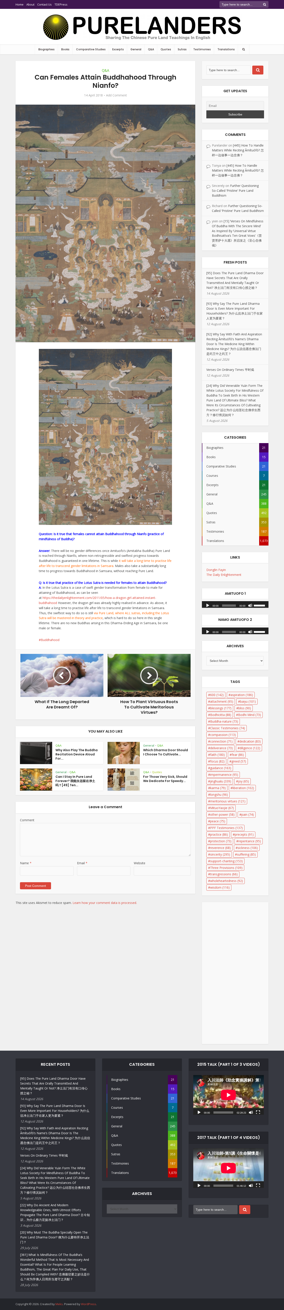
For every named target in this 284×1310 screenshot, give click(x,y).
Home (20, 4)
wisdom (220, 887)
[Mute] (250, 605)
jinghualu (220, 781)
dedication (250, 741)
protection (220, 841)
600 (217, 695)
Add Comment (116, 95)
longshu (219, 794)
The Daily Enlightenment (223, 575)
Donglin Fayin (216, 570)
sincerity (220, 854)
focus (217, 761)
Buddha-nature (224, 721)
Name (26, 863)
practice (219, 834)
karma (218, 788)
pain (247, 814)
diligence (250, 748)
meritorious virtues (227, 801)
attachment (221, 701)
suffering (246, 854)
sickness (248, 848)
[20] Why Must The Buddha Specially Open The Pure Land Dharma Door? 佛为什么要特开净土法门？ (54, 1237)
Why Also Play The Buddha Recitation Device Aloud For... (76, 754)
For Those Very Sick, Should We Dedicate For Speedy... (165, 778)
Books (65, 49)
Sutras (182, 49)
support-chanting (226, 861)
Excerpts (118, 49)
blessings (220, 708)
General (135, 49)
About (30, 4)
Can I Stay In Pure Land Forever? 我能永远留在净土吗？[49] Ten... (75, 780)
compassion (223, 735)
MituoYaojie (222, 808)
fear (238, 755)
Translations (226, 49)
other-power (222, 814)
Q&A (151, 49)
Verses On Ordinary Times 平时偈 (230, 370)
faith (217, 755)
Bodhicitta (220, 715)
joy (243, 781)
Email (82, 863)
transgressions (224, 874)
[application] (235, 603)
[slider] (260, 605)
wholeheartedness (226, 881)
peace (217, 821)
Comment (27, 820)
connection (221, 741)
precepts (244, 834)
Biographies (46, 49)
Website (139, 863)
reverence (220, 848)
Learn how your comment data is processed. (105, 903)
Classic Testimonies (227, 728)
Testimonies (202, 49)
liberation (243, 788)
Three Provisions (226, 868)
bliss (244, 708)
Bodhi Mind (249, 715)
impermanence (224, 774)
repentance (249, 841)
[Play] (207, 605)
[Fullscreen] (258, 1112)
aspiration (242, 695)
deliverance (221, 748)
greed (238, 761)
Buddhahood (50, 640)
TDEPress (61, 4)
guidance (220, 768)
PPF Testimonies (226, 828)
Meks (59, 1304)
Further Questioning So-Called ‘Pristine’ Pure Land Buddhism (235, 190)
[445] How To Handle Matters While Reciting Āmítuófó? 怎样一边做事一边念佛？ (238, 150)
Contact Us (44, 4)
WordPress (88, 1304)
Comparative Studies (91, 49)
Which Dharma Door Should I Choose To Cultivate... (165, 752)
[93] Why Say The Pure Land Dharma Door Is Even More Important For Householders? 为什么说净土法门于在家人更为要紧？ (54, 1111)
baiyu (248, 701)
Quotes (166, 49)
